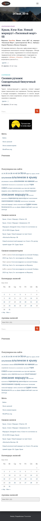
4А (14, 173)
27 (25, 306)
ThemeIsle (27, 516)
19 (20, 302)
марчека (32, 188)
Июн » (8, 312)
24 (9, 306)
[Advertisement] (13, 161)
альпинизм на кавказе (24, 181)
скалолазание (33, 198)
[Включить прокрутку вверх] (37, 517)
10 (9, 298)
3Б (11, 173)
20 (25, 302)
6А (24, 173)
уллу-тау (14, 207)
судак (28, 204)
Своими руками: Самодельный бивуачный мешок (18, 82)
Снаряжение (5, 75)
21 (31, 302)
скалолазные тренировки (28, 201)
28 (31, 306)
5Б (21, 173)
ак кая (37, 173)
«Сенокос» (19, 57)
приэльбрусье (23, 198)
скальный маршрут (7, 204)
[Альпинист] (6, 3)
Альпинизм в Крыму (8, 26)
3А (9, 173)
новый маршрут (30, 191)
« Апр (3, 312)
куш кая (26, 188)
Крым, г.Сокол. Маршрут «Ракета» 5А (14, 219)
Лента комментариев (9, 145)
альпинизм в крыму (24, 177)
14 (31, 298)
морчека (14, 191)
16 (4, 302)
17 (9, 302)
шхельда (4, 209)
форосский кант (26, 207)
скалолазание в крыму (10, 201)
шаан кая (35, 207)
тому (13, 66)
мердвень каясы (6, 191)
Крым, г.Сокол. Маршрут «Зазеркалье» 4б (16, 223)
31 (9, 309)
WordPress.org (7, 149)
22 (37, 302)
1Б (2, 173)
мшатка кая (21, 191)
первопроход (13, 198)
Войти (4, 138)
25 (15, 306)
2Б (7, 173)
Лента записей (7, 141)
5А (19, 173)
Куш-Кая (12, 40)
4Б (16, 173)
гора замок (26, 184)
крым (22, 188)
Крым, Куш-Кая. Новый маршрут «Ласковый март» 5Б (19, 33)
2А (4, 173)
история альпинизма (14, 188)
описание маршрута (14, 194)
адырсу (34, 173)
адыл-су (28, 173)
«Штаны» (12, 57)
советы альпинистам (19, 204)
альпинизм (6, 177)
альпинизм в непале (7, 181)
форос (19, 207)
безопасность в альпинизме (16, 184)
